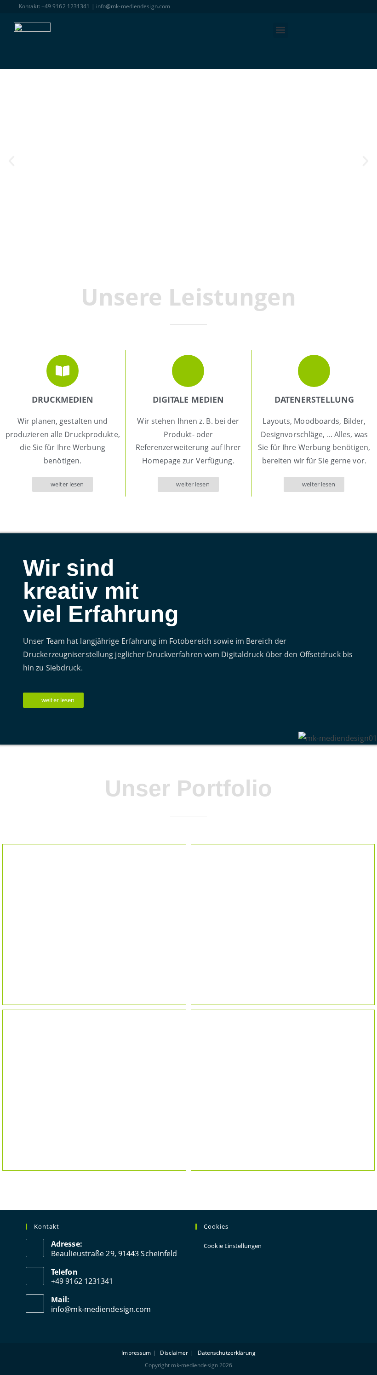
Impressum (136, 1353)
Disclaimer (174, 1353)
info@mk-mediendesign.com (101, 1309)
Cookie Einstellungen (233, 1246)
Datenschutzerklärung (227, 1353)
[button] (280, 30)
